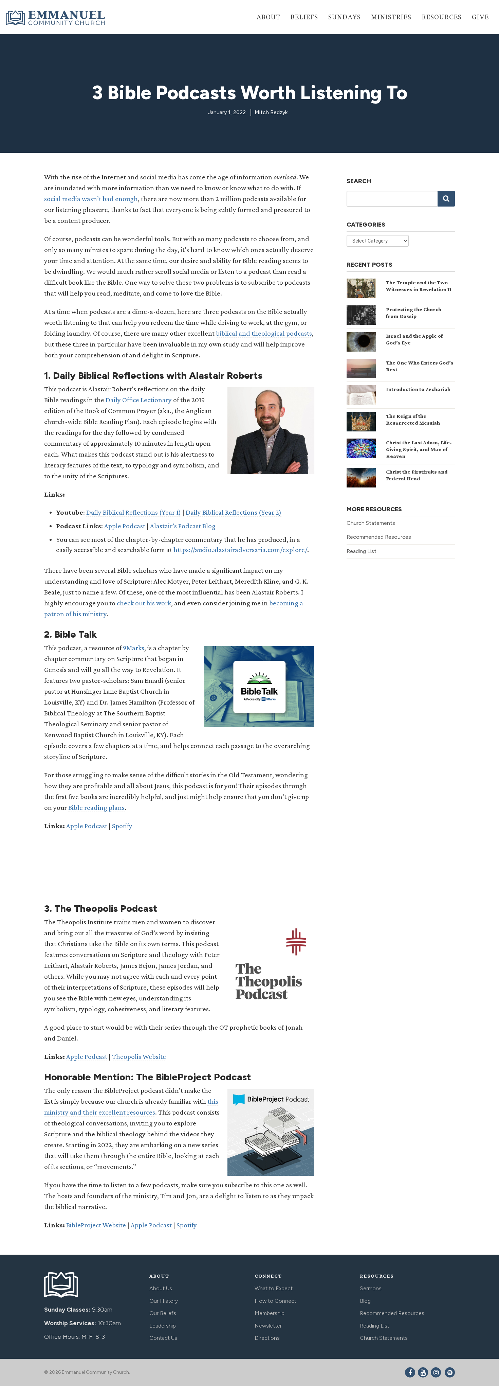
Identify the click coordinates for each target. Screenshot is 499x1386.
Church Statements (371, 523)
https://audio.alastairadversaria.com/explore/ (240, 550)
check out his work (144, 603)
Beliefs (304, 17)
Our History (163, 1301)
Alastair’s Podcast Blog (183, 526)
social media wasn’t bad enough (91, 199)
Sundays (344, 17)
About (268, 17)
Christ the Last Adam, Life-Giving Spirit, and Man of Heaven (419, 449)
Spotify (122, 826)
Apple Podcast (124, 526)
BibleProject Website (96, 1225)
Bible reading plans (96, 807)
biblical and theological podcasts (264, 333)
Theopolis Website (139, 1056)
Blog (365, 1301)
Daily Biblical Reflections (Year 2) (233, 512)
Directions (267, 1338)
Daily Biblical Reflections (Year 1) (133, 512)
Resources (442, 17)
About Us (160, 1288)
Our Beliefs (162, 1313)
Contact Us (163, 1338)
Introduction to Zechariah (418, 389)
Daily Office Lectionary (139, 400)
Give (480, 17)
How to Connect (275, 1301)
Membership (269, 1313)
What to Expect (274, 1288)
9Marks (133, 648)
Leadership (162, 1325)
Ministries (391, 17)
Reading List (361, 551)
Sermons (371, 1288)
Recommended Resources (379, 537)
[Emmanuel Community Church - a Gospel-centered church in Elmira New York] (56, 17)
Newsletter (268, 1325)
